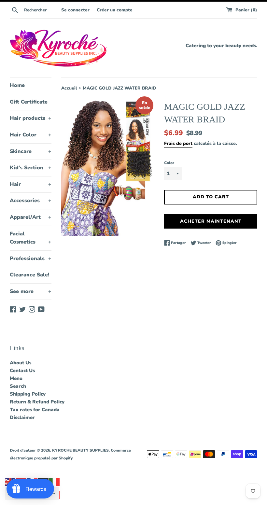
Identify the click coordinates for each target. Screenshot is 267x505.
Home (17, 85)
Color (169, 162)
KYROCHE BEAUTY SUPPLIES (80, 450)
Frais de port (178, 143)
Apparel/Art (30, 217)
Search (18, 386)
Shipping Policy (28, 394)
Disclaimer (22, 417)
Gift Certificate (29, 101)
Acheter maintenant (211, 221)
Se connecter (75, 10)
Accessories (30, 200)
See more (30, 291)
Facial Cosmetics (30, 238)
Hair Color (30, 134)
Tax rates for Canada (35, 409)
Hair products (30, 118)
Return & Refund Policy (37, 402)
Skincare (30, 151)
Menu (16, 378)
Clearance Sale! (29, 274)
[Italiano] (54, 481)
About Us (20, 362)
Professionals (30, 258)
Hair (30, 184)
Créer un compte (115, 10)
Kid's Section (30, 167)
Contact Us (22, 370)
